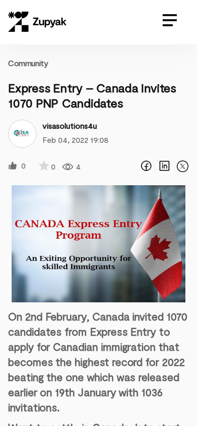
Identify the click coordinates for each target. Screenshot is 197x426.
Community (28, 63)
